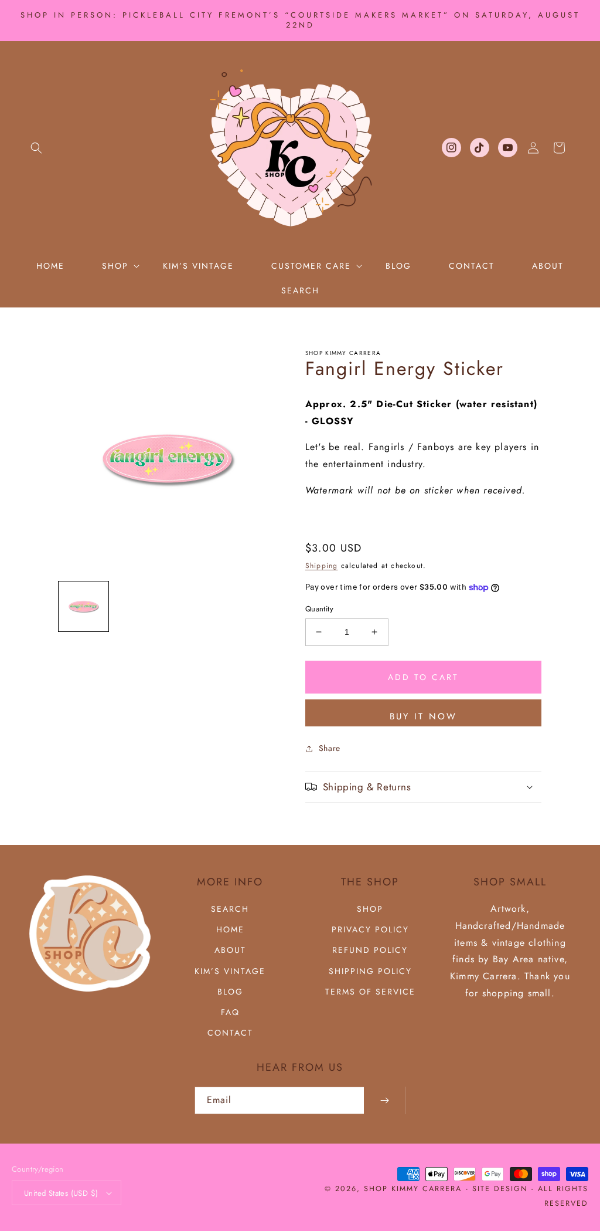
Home (230, 929)
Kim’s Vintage (230, 971)
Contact (230, 1033)
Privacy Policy (370, 929)
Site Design (500, 1188)
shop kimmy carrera (413, 1188)
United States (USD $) (61, 1193)
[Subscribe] (384, 1100)
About (230, 950)
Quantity (319, 608)
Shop (370, 909)
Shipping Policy (370, 971)
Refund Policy (370, 950)
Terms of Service (370, 991)
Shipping (321, 565)
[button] (36, 148)
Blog (230, 991)
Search (230, 909)
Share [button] (329, 748)
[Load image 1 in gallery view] (83, 606)
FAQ (230, 1012)
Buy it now (423, 716)
